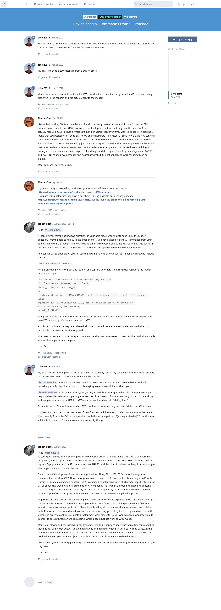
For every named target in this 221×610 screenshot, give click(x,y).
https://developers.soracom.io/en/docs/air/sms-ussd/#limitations (74, 192)
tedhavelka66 (49, 392)
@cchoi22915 (52, 452)
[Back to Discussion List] (4, 4)
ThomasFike (49, 382)
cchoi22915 (54, 229)
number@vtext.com (75, 147)
